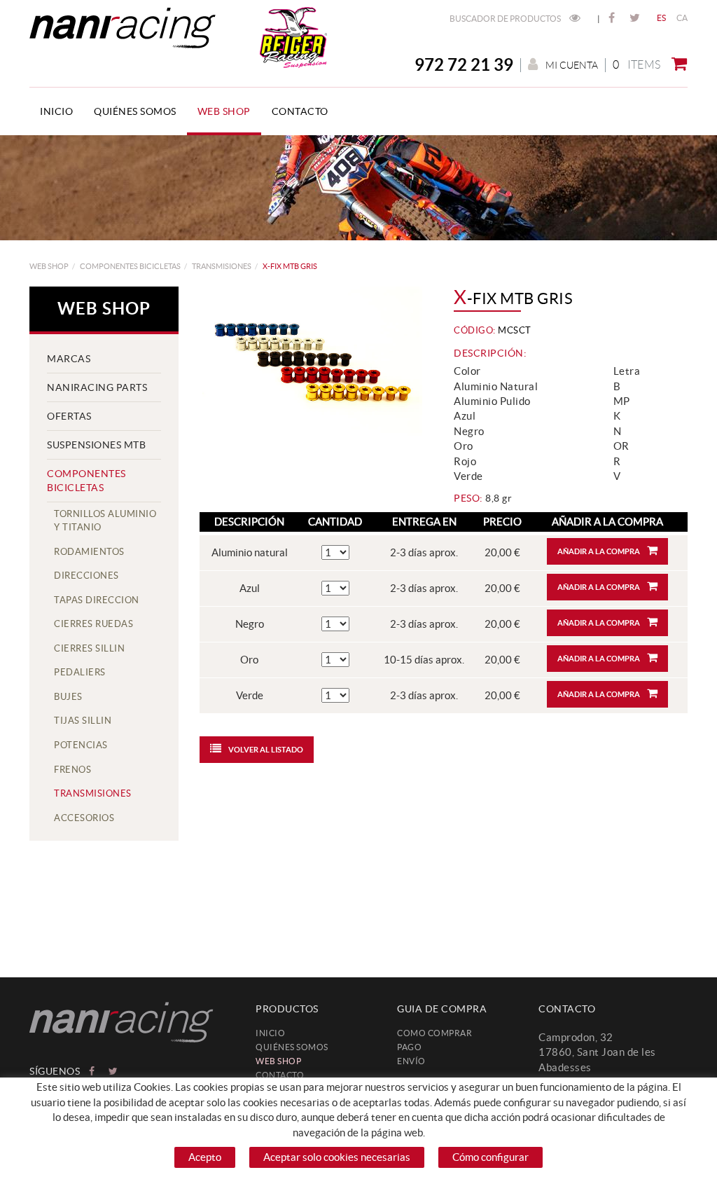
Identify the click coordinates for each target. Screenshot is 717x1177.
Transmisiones (221, 266)
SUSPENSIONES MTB (96, 444)
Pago (409, 1047)
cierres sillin (89, 648)
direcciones (86, 575)
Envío (411, 1061)
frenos (72, 769)
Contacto (280, 1075)
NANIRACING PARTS (97, 387)
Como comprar (434, 1033)
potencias (81, 745)
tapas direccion (96, 600)
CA (682, 17)
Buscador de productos (506, 18)
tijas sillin (82, 720)
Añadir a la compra (598, 551)
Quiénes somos (292, 1047)
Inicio (270, 1033)
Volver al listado (265, 749)
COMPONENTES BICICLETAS (130, 266)
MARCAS (68, 358)
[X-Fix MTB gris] (311, 361)
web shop (49, 266)
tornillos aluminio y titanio (105, 520)
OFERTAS (69, 416)
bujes (68, 696)
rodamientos (89, 551)
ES (662, 17)
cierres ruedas (93, 624)
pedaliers (80, 672)
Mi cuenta (571, 65)
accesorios (84, 818)
